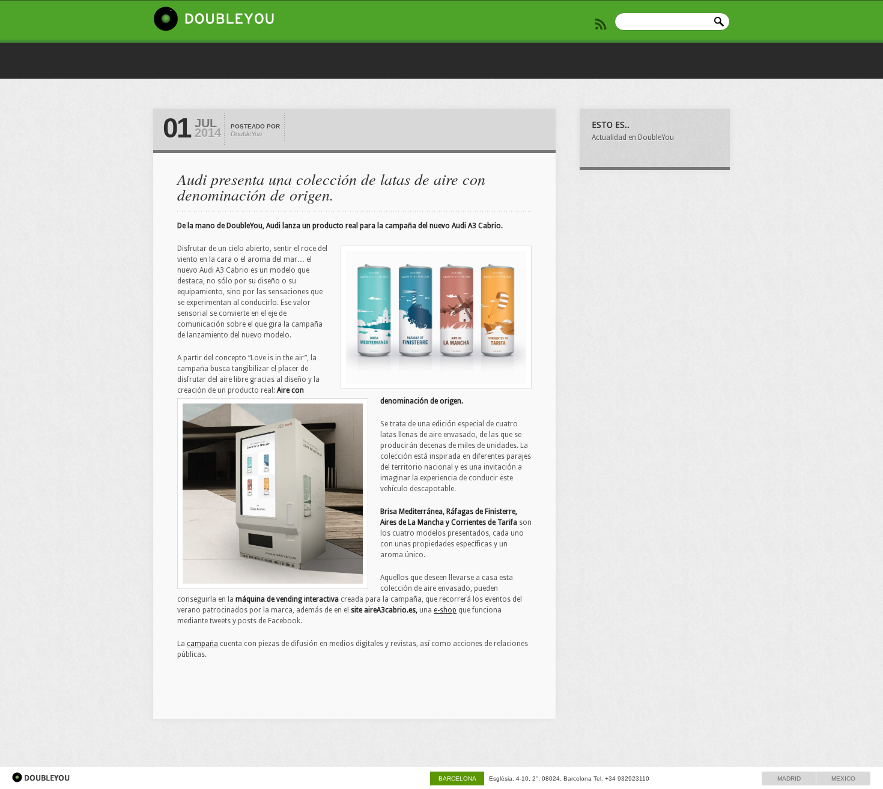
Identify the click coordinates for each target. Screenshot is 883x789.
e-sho (445, 610)
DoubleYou (246, 134)
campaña (202, 643)
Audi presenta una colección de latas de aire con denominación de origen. (331, 186)
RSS (601, 24)
